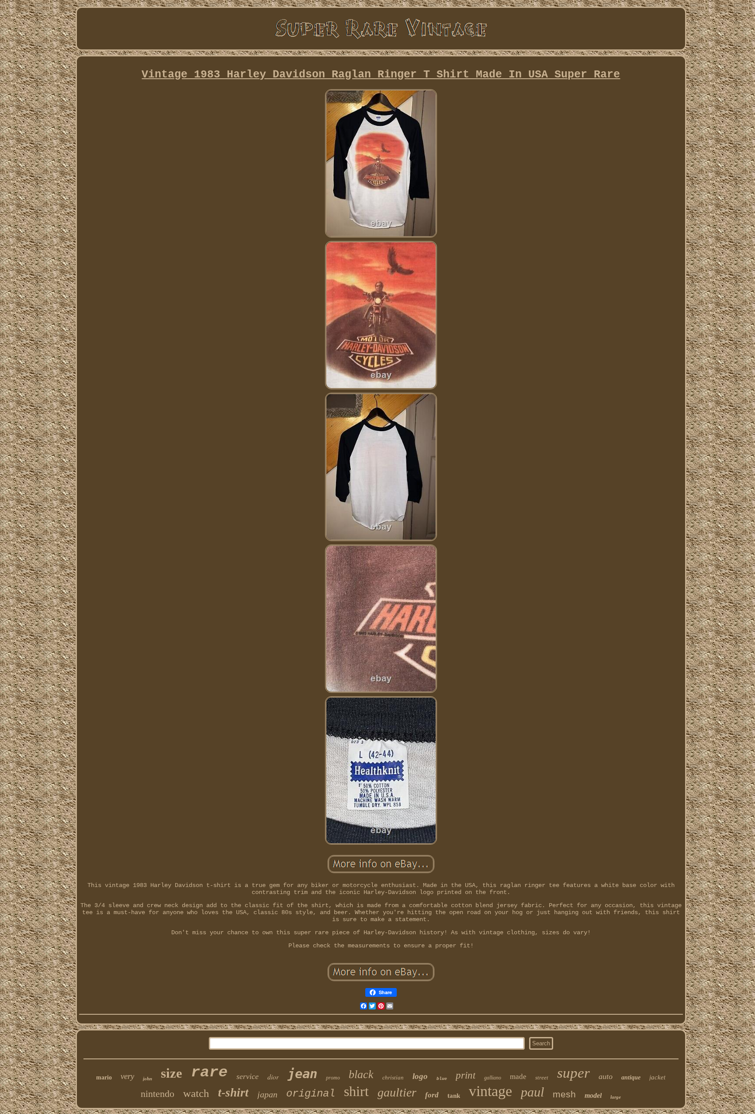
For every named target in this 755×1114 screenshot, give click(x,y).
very (127, 1076)
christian (393, 1077)
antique (631, 1077)
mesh (564, 1094)
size (171, 1073)
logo (420, 1076)
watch (196, 1093)
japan (267, 1094)
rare (209, 1072)
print (465, 1075)
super (573, 1073)
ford (432, 1095)
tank (453, 1095)
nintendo (157, 1093)
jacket (657, 1077)
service (247, 1076)
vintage (490, 1091)
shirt (356, 1091)
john (147, 1078)
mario (104, 1077)
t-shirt (233, 1092)
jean (302, 1073)
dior (273, 1076)
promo (333, 1078)
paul (532, 1092)
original (310, 1094)
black (361, 1074)
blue (441, 1078)
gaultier (397, 1092)
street (541, 1077)
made (518, 1076)
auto (606, 1076)
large (615, 1097)
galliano (492, 1078)
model (593, 1095)
